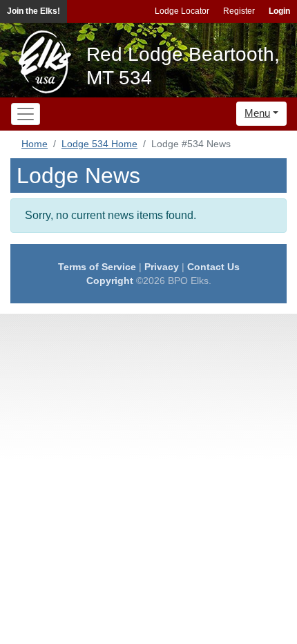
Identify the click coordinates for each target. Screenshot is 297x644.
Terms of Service (97, 266)
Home (34, 143)
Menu (257, 113)
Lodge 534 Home (99, 143)
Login (279, 11)
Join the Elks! (33, 11)
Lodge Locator (182, 11)
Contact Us (213, 266)
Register (239, 11)
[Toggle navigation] (25, 114)
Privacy (161, 266)
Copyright (109, 280)
